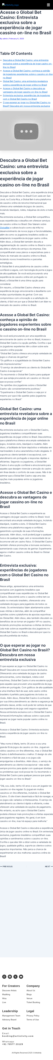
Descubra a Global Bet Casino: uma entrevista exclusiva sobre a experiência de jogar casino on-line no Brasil (27, 64)
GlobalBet (5, 227)
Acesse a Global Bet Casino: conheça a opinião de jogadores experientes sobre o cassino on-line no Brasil (28, 74)
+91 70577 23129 (12, 1044)
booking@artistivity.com (18, 1036)
